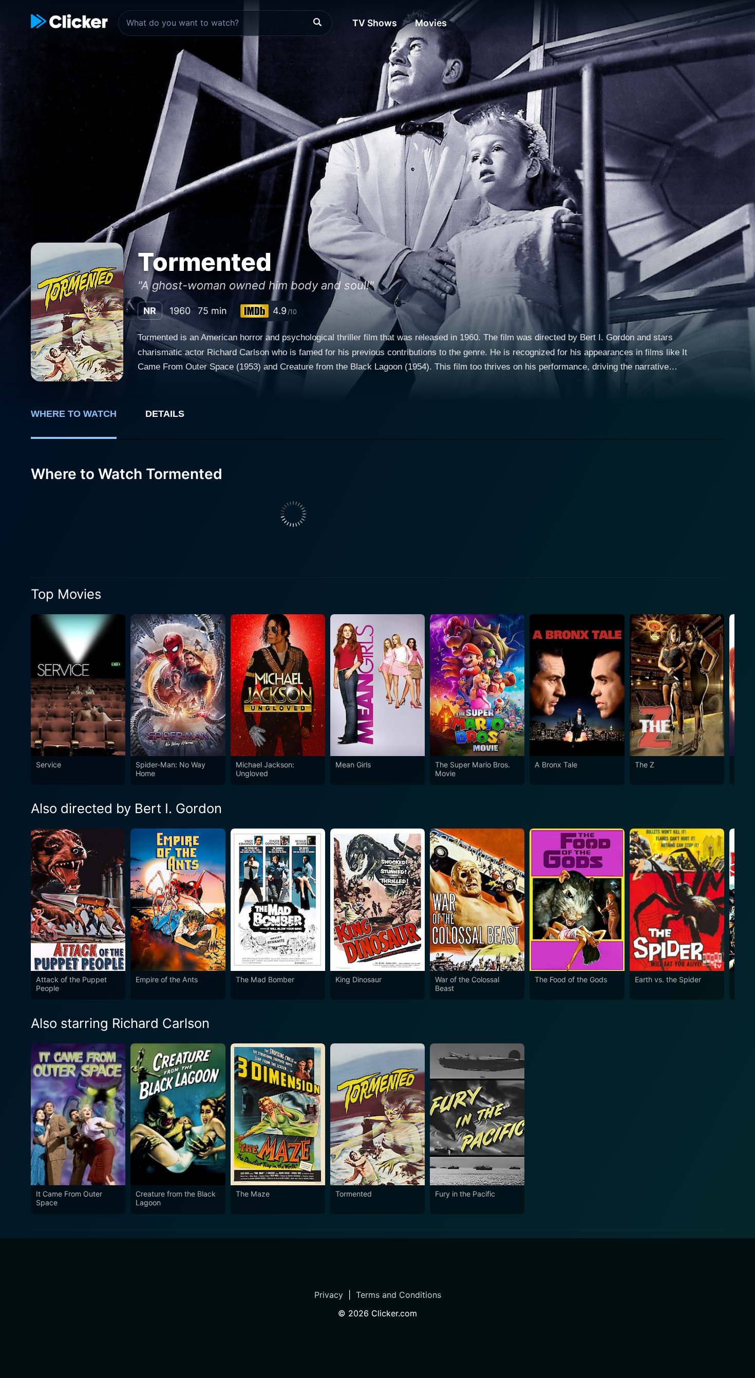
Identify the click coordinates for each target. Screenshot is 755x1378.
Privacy (328, 1295)
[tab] (81, 419)
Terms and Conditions (398, 1295)
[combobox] (225, 23)
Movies (431, 22)
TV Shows (374, 22)
